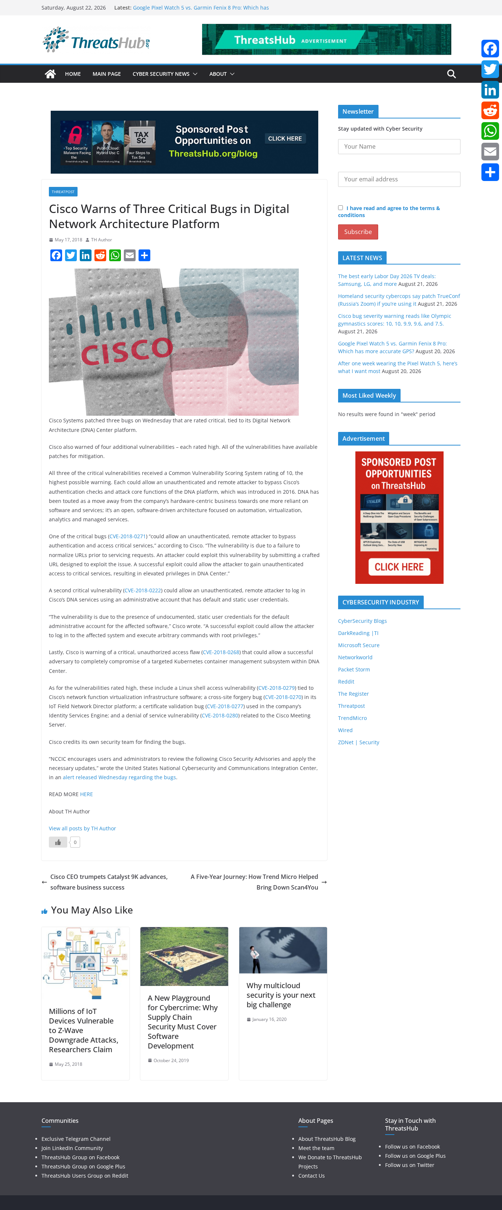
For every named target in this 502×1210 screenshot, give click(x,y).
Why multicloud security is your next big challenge (281, 994)
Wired (345, 730)
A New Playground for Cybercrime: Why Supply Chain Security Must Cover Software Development (183, 1022)
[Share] (490, 172)
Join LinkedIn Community (72, 1148)
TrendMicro (352, 717)
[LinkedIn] (490, 89)
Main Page (107, 73)
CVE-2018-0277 (225, 706)
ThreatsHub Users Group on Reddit (85, 1175)
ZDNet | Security (358, 742)
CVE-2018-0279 (276, 687)
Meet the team (316, 1148)
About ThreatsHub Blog (327, 1138)
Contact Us (311, 1175)
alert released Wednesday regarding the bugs (119, 777)
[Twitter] (490, 69)
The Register (353, 693)
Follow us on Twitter (409, 1164)
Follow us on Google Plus (415, 1155)
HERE (86, 794)
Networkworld (355, 657)
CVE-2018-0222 (143, 590)
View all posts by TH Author (82, 828)
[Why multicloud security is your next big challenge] (283, 932)
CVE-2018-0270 (283, 696)
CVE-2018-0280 (220, 715)
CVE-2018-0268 (221, 652)
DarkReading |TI (358, 632)
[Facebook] (490, 48)
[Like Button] (58, 842)
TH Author (101, 240)
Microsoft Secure (359, 645)
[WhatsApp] (490, 131)
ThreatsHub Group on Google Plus (83, 1166)
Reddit (346, 681)
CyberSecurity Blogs (362, 620)
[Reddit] (490, 110)
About (218, 73)
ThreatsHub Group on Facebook (80, 1157)
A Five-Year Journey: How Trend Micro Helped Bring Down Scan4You (254, 882)
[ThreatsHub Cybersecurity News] (50, 74)
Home (73, 73)
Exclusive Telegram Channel (76, 1138)
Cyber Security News (161, 73)
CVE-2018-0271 (128, 536)
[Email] (490, 151)
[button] (194, 74)
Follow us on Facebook (412, 1146)
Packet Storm (354, 669)
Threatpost (63, 191)
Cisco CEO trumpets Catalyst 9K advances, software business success (109, 882)
